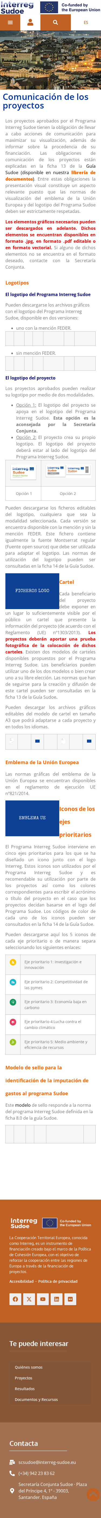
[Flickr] (70, 1299)
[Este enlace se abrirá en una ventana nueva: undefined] (37, 741)
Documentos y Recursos (36, 1399)
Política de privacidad (58, 1281)
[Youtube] (43, 1299)
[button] (55, 22)
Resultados (25, 1388)
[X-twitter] (29, 1299)
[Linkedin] (56, 1299)
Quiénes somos (29, 1367)
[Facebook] (15, 1299)
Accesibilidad (21, 1281)
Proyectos (23, 1377)
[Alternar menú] (10, 22)
